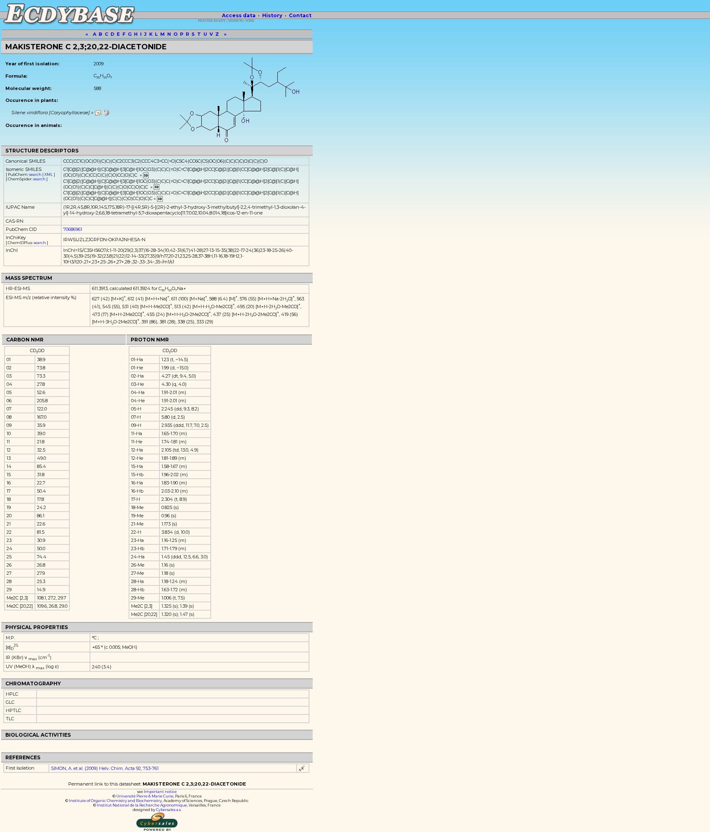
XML (48, 174)
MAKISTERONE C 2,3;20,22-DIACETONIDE (86, 46)
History (272, 15)
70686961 (72, 229)
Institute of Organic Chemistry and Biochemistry (115, 800)
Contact (300, 15)
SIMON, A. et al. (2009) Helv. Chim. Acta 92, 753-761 (105, 768)
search (35, 174)
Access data (239, 15)
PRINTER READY (212, 21)
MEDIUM (235, 21)
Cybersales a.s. (169, 809)
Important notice (160, 791)
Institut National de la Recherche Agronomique (142, 805)
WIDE (249, 21)
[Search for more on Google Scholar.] (302, 768)
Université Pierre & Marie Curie (144, 796)
